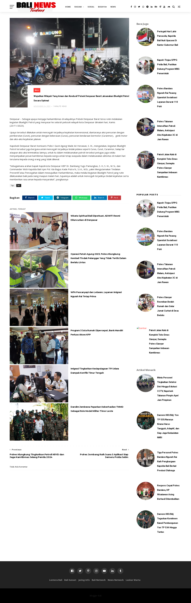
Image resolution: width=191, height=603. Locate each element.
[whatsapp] (143, 6)
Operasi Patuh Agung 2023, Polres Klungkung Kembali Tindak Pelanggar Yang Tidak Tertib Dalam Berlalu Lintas (98, 258)
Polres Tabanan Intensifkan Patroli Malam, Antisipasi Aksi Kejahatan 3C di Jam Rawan (167, 130)
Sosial (91, 7)
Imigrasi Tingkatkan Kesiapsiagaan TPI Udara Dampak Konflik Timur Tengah (95, 370)
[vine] (160, 6)
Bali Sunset (70, 580)
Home (68, 7)
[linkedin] (152, 6)
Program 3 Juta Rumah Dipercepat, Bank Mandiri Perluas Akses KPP (97, 332)
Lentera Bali (55, 580)
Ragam (78, 7)
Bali (37, 90)
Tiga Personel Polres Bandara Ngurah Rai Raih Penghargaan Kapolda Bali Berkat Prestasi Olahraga (167, 461)
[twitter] (139, 6)
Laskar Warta (133, 580)
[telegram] (147, 6)
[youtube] (164, 6)
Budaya (102, 7)
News (113, 7)
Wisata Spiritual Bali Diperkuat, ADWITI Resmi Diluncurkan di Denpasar (95, 217)
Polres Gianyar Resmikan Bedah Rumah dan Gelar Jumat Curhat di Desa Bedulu (168, 306)
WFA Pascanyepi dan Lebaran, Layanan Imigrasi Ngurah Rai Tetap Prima (96, 294)
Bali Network (99, 580)
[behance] (156, 6)
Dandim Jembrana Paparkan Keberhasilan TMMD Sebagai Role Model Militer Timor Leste (97, 409)
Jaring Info (84, 580)
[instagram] (135, 6)
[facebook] (131, 6)
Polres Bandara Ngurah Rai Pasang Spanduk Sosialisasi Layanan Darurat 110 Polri (167, 97)
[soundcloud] (168, 6)
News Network (116, 580)
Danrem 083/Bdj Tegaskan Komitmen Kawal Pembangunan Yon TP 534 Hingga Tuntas (167, 523)
